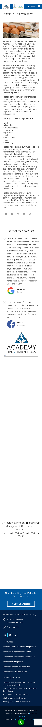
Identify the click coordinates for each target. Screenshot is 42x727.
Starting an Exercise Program (14, 698)
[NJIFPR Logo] (18, 6)
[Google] (10, 635)
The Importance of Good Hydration (17, 695)
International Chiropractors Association (19, 657)
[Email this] (6, 214)
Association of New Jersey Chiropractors (19, 647)
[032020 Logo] (6, 6)
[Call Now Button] (21, 722)
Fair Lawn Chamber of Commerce (16, 667)
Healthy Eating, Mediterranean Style (17, 702)
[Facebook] (5, 635)
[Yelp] (15, 635)
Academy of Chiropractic (13, 662)
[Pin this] (30, 214)
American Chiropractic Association (17, 652)
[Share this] (12, 214)
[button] (39, 6)
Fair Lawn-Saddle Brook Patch (15, 672)
